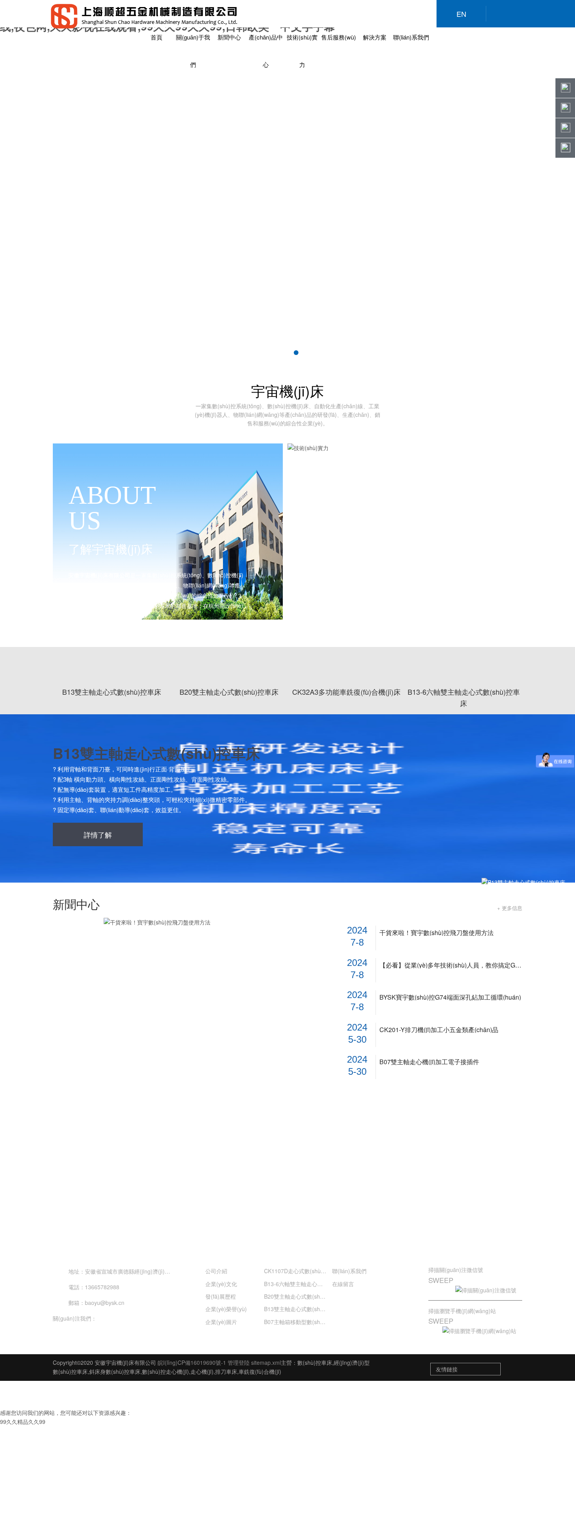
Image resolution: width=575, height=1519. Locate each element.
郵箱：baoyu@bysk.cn (96, 1302)
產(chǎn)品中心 (288, 1249)
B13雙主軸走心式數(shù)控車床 (156, 752)
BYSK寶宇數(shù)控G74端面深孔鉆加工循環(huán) (450, 997)
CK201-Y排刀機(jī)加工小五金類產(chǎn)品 (438, 1030)
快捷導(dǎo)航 (354, 1249)
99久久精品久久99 (22, 1421)
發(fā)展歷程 (220, 1296)
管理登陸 (239, 1362)
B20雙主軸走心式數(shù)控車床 (302, 1296)
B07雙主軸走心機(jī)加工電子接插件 (429, 1062)
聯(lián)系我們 (411, 37)
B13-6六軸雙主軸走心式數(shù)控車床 (311, 1284)
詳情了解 (98, 834)
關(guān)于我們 (229, 1249)
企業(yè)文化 (221, 1284)
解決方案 (374, 37)
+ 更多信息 (509, 908)
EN (461, 14)
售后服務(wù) (338, 37)
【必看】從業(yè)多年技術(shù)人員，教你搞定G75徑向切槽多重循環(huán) (450, 965)
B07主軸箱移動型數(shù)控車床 (302, 1322)
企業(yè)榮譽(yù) (226, 1309)
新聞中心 (229, 37)
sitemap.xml (266, 1362)
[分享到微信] (106, 1318)
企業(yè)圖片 (221, 1322)
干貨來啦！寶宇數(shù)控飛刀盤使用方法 (436, 933)
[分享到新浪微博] (138, 1318)
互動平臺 (448, 1248)
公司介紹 (216, 1271)
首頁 (156, 37)
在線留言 (343, 1284)
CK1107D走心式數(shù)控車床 (301, 1271)
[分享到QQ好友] (122, 1318)
